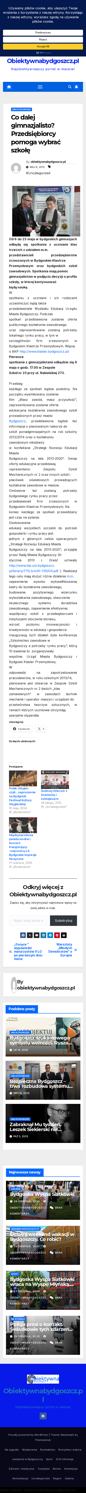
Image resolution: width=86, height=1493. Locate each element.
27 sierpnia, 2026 (27, 1291)
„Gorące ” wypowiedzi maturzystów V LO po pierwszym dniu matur (28, 952)
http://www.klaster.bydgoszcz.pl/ (44, 351)
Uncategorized (21, 109)
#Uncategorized (38, 173)
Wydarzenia (29, 1449)
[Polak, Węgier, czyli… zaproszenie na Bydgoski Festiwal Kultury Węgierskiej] (23, 778)
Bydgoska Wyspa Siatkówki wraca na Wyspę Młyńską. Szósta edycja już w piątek (42, 1284)
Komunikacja (20, 1478)
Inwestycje (71, 1468)
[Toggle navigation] (40, 87)
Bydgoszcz (17, 421)
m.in (70, 576)
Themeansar (43, 1439)
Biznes (57, 1468)
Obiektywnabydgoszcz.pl (43, 61)
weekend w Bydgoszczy (25, 1229)
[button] (69, 87)
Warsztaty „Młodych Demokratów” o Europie (60, 950)
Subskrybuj (63, 921)
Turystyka (43, 1468)
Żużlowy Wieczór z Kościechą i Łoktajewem (54, 795)
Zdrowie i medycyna (21, 1468)
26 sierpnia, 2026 (27, 1336)
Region (57, 1478)
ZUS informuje (65, 1459)
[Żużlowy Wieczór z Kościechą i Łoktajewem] (55, 779)
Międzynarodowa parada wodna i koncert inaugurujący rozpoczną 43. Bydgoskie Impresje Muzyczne (22, 847)
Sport (15, 1274)
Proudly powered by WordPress (28, 1434)
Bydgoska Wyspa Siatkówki (42, 1194)
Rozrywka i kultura (69, 1449)
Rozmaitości (47, 1449)
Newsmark (67, 1434)
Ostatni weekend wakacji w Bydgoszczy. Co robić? (42, 1236)
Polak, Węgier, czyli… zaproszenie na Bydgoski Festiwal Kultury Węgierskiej (22, 796)
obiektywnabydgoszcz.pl (48, 162)
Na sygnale (18, 1319)
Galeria (15, 1189)
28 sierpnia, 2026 (27, 1201)
